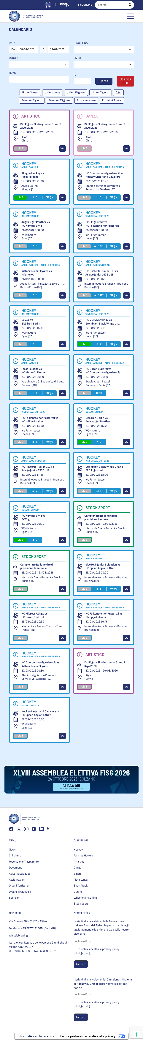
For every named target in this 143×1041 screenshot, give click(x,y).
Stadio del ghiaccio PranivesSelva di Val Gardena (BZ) (102, 187)
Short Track (81, 885)
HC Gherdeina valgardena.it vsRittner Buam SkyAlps (40, 664)
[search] (130, 5)
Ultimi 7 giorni (100, 92)
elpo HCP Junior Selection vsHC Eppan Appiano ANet (102, 566)
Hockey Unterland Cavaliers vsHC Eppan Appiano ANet (40, 713)
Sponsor (14, 898)
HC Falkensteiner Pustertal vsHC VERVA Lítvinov (39, 419)
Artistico (79, 862)
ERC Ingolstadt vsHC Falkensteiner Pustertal (102, 223)
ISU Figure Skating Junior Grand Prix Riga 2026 (106, 664)
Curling (78, 892)
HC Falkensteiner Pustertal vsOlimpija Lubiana (103, 615)
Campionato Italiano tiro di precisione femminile (36, 566)
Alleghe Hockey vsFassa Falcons (32, 175)
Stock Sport (81, 903)
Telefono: (26, 928)
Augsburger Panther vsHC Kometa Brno (35, 223)
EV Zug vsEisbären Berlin (30, 321)
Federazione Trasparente (24, 862)
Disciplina (81, 43)
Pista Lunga (81, 880)
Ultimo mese (52, 92)
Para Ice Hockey (83, 855)
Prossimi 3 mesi (112, 100)
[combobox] (104, 49)
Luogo (13, 58)
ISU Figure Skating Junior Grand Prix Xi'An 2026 (42, 126)
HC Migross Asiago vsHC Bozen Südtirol (34, 615)
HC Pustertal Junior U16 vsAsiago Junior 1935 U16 (101, 272)
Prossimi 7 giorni (32, 100)
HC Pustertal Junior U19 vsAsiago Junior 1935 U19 (37, 468)
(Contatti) (50, 928)
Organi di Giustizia (20, 892)
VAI (62, 148)
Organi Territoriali (19, 885)
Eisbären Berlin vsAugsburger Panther (97, 419)
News (12, 849)
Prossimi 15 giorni (60, 100)
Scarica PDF (125, 81)
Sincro (78, 874)
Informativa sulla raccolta (36, 1036)
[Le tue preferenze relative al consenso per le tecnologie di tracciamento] (136, 1034)
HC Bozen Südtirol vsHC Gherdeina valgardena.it (102, 370)
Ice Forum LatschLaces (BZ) (95, 236)
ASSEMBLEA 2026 (20, 874)
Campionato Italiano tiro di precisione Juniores (100, 517)
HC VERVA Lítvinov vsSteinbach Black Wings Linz (102, 321)
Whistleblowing (18, 935)
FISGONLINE (85, 4)
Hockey (78, 849)
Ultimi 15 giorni (76, 92)
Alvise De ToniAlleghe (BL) (29, 187)
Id (75, 74)
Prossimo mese (86, 100)
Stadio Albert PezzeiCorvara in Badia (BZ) (98, 383)
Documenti (16, 867)
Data (12, 43)
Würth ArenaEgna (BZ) (28, 236)
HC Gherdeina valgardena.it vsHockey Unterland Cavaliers (104, 175)
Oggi (118, 92)
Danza (77, 867)
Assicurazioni (17, 880)
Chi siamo (15, 855)
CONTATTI (15, 913)
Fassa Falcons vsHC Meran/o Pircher (33, 370)
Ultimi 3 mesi (30, 92)
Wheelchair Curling (85, 898)
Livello (78, 58)
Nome (12, 73)
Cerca (104, 81)
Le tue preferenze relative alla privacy (87, 1036)
